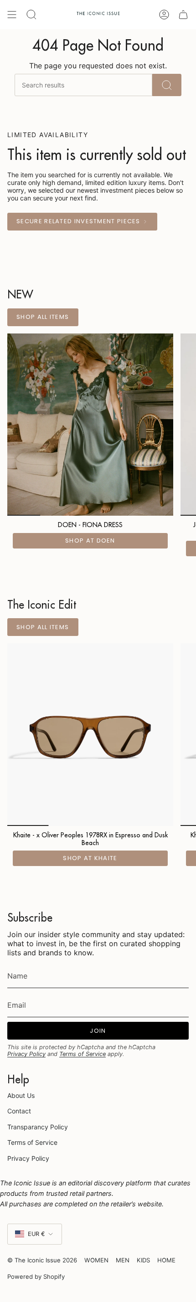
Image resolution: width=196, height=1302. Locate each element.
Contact (19, 1111)
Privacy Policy (26, 1054)
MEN (122, 1260)
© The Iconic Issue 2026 (42, 1260)
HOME (166, 1260)
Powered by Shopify (36, 1276)
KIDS (143, 1260)
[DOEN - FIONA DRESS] (90, 424)
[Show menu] (12, 14)
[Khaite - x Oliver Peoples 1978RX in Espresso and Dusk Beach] (90, 734)
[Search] (166, 85)
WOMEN (96, 1260)
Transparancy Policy (37, 1127)
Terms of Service (82, 1054)
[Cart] (183, 14)
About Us (21, 1095)
